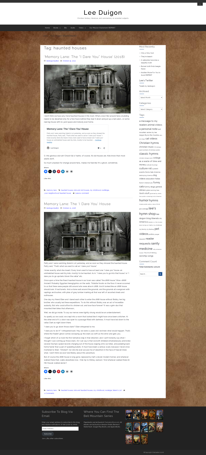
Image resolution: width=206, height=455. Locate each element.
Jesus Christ (156, 204)
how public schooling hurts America (150, 196)
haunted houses (67, 190)
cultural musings (152, 165)
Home (47, 28)
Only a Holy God (147, 53)
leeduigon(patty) (52, 61)
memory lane (52, 190)
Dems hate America (152, 172)
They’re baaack (146, 56)
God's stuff (144, 193)
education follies (153, 179)
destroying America (146, 175)
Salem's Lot (117, 390)
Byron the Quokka (152, 135)
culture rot (145, 168)
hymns (153, 200)
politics (151, 234)
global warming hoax (152, 190)
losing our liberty (147, 225)
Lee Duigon (103, 12)
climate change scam (146, 158)
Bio (65, 28)
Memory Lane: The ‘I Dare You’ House (77, 204)
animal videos (155, 125)
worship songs (146, 256)
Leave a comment (82, 193)
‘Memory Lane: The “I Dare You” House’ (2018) (84, 57)
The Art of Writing (150, 253)
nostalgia (108, 390)
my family (142, 229)
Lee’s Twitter (146, 80)
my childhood (95, 190)
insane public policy (145, 204)
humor (144, 200)
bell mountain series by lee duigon (150, 132)
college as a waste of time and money (150, 161)
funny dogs (149, 187)
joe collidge (143, 209)
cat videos (151, 138)
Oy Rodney (150, 229)
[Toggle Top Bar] (200, 4)
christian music (146, 147)
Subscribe (48, 434)
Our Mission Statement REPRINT (102, 28)
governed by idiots (155, 193)
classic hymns (148, 153)
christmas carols (154, 150)
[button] (129, 415)
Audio (73, 28)
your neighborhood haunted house (57, 193)
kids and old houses (81, 190)
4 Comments (49, 393)
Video (81, 28)
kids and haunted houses (83, 390)
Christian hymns (149, 142)
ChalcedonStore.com (111, 422)
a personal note (148, 128)
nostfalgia (105, 190)
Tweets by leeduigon (147, 86)
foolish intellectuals (146, 183)
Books (56, 28)
